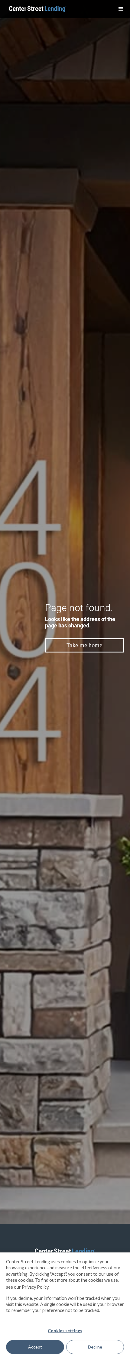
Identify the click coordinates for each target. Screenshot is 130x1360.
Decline (95, 1346)
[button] (121, 9)
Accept (35, 1346)
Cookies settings (65, 1330)
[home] (36, 9)
